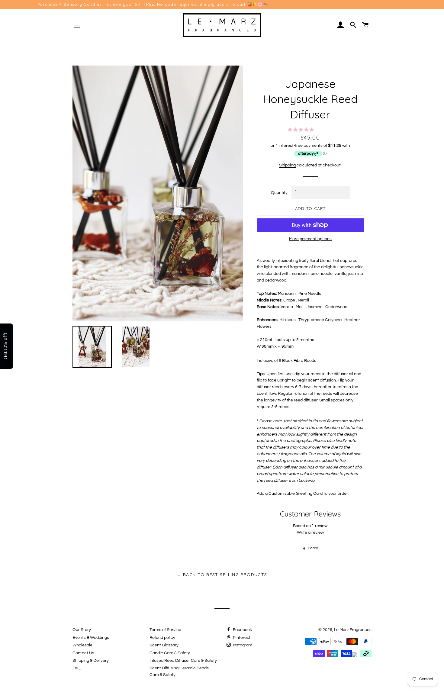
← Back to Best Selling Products (222, 574)
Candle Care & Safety (170, 653)
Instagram (242, 645)
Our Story (81, 630)
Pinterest (241, 638)
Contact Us (83, 653)
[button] (301, 130)
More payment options (310, 239)
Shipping (287, 165)
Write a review (310, 532)
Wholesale (82, 645)
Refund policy (162, 638)
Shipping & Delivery (90, 660)
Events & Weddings (90, 638)
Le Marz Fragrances (353, 630)
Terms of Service (165, 630)
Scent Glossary (164, 645)
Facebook (242, 630)
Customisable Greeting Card (296, 493)
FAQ (76, 668)
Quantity (279, 193)
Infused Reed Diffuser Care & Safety (183, 660)
